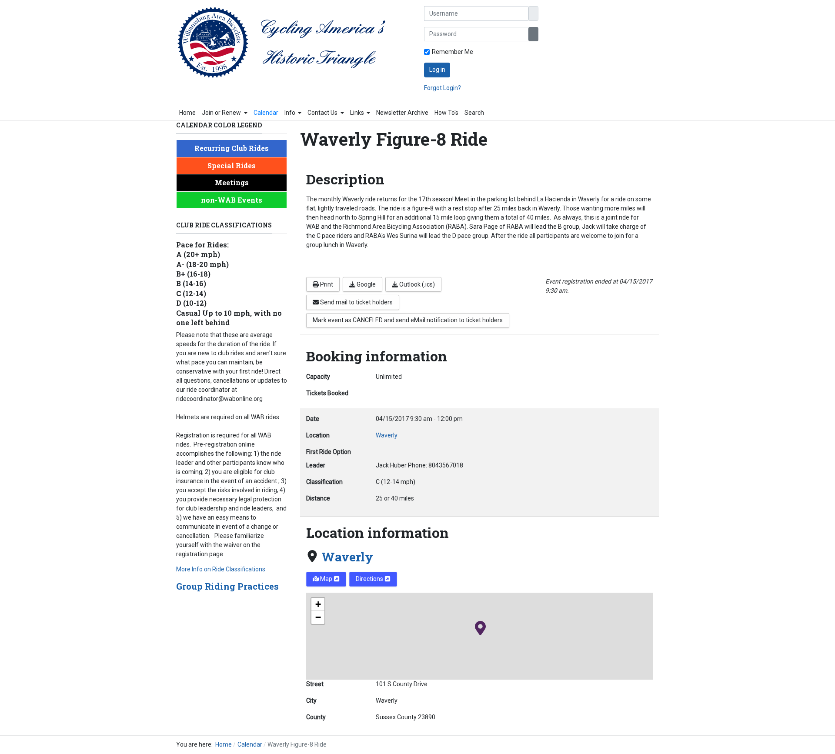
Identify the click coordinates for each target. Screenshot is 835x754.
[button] (224, 112)
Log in (437, 69)
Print (326, 284)
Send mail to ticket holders (356, 302)
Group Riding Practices (227, 586)
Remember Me (452, 51)
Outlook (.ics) (416, 284)
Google (365, 284)
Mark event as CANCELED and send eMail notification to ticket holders (408, 320)
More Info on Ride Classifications (220, 569)
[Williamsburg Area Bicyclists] (285, 42)
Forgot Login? (442, 87)
